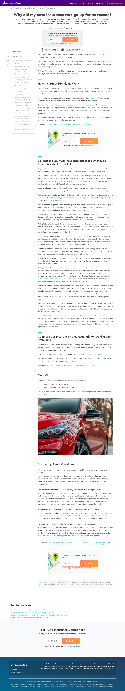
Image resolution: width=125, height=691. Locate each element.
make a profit (94, 98)
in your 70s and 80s (53, 309)
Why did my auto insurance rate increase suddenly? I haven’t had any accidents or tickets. (23, 98)
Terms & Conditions (92, 681)
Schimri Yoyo (76, 49)
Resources (99, 3)
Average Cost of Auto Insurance (45, 8)
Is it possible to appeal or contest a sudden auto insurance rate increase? (23, 118)
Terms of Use (70, 43)
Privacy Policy (81, 681)
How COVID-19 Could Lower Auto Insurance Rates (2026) (93, 544)
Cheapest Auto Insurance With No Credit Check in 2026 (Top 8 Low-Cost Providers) (38, 615)
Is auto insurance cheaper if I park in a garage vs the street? (30, 610)
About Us (12, 672)
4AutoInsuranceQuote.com (44, 681)
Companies (72, 3)
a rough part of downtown (78, 181)
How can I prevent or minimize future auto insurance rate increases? (23, 126)
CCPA (99, 681)
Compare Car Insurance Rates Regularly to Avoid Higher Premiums (23, 79)
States (82, 3)
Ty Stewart (54, 49)
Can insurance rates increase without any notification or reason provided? (22, 109)
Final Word (18, 85)
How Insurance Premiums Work (23, 62)
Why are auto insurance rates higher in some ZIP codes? (29, 618)
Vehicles (90, 3)
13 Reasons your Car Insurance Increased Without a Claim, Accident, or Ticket (22, 70)
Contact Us (20, 672)
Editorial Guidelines (44, 582)
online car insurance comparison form (94, 354)
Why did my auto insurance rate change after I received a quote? (71, 365)
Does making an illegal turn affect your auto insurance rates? (69, 124)
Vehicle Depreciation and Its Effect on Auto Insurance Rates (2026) (33, 612)
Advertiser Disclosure (17, 51)
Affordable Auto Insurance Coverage (24, 8)
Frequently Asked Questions (21, 90)
